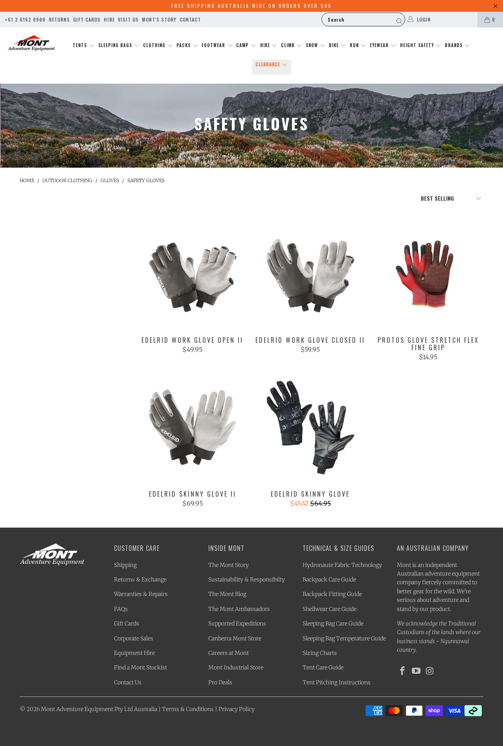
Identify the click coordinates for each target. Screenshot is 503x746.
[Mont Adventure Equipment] (31, 43)
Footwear (214, 45)
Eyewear (380, 45)
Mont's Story (159, 19)
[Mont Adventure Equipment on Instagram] (430, 671)
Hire (109, 19)
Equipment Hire (134, 652)
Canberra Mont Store (234, 638)
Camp (243, 45)
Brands (454, 45)
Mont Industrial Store (235, 667)
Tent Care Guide (323, 667)
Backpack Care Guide (329, 579)
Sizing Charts (320, 652)
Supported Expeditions (237, 623)
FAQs (121, 609)
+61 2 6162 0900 (25, 19)
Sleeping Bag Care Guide (333, 623)
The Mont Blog (227, 594)
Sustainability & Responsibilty (246, 579)
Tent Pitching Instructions (337, 682)
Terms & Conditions (188, 709)
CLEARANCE (268, 64)
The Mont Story (228, 565)
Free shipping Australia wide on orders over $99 (251, 5)
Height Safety (417, 45)
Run (355, 45)
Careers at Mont (228, 652)
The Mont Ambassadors (239, 609)
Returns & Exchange (140, 579)
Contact (190, 19)
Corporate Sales (133, 638)
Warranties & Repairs (141, 594)
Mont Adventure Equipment (77, 709)
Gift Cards (87, 19)
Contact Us (127, 682)
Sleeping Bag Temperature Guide (344, 638)
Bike (334, 45)
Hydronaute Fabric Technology (342, 565)
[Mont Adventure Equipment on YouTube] (416, 671)
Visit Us (128, 19)
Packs (184, 45)
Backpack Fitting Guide (332, 594)
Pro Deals (220, 682)
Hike (266, 45)
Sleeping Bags (116, 45)
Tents (80, 45)
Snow (312, 45)
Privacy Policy (236, 709)
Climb (288, 45)
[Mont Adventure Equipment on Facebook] (403, 671)
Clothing (155, 45)
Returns (59, 19)
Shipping (125, 565)
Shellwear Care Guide (329, 609)
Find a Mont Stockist (140, 667)
